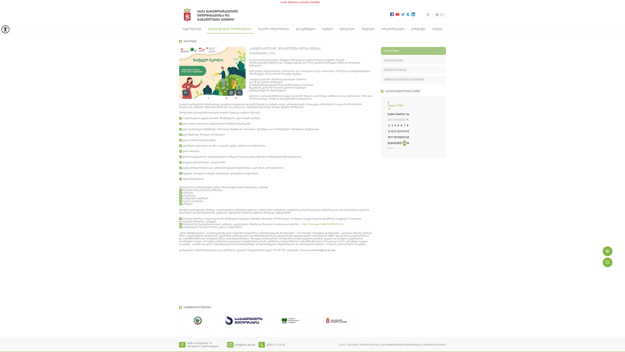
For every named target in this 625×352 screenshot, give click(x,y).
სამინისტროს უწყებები (197, 307)
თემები (327, 28)
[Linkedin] (413, 15)
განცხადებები (393, 60)
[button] (389, 102)
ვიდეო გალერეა (395, 70)
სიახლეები (190, 41)
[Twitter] (403, 15)
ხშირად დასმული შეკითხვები (404, 79)
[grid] (398, 132)
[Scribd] (408, 15)
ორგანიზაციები (392, 28)
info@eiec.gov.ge (245, 344)
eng (442, 15)
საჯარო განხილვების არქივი (402, 91)
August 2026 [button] (395, 105)
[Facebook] (392, 15)
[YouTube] (397, 14)
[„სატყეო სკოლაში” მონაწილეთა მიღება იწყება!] (212, 75)
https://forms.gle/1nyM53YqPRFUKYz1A (322, 224)
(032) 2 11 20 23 (276, 344)
